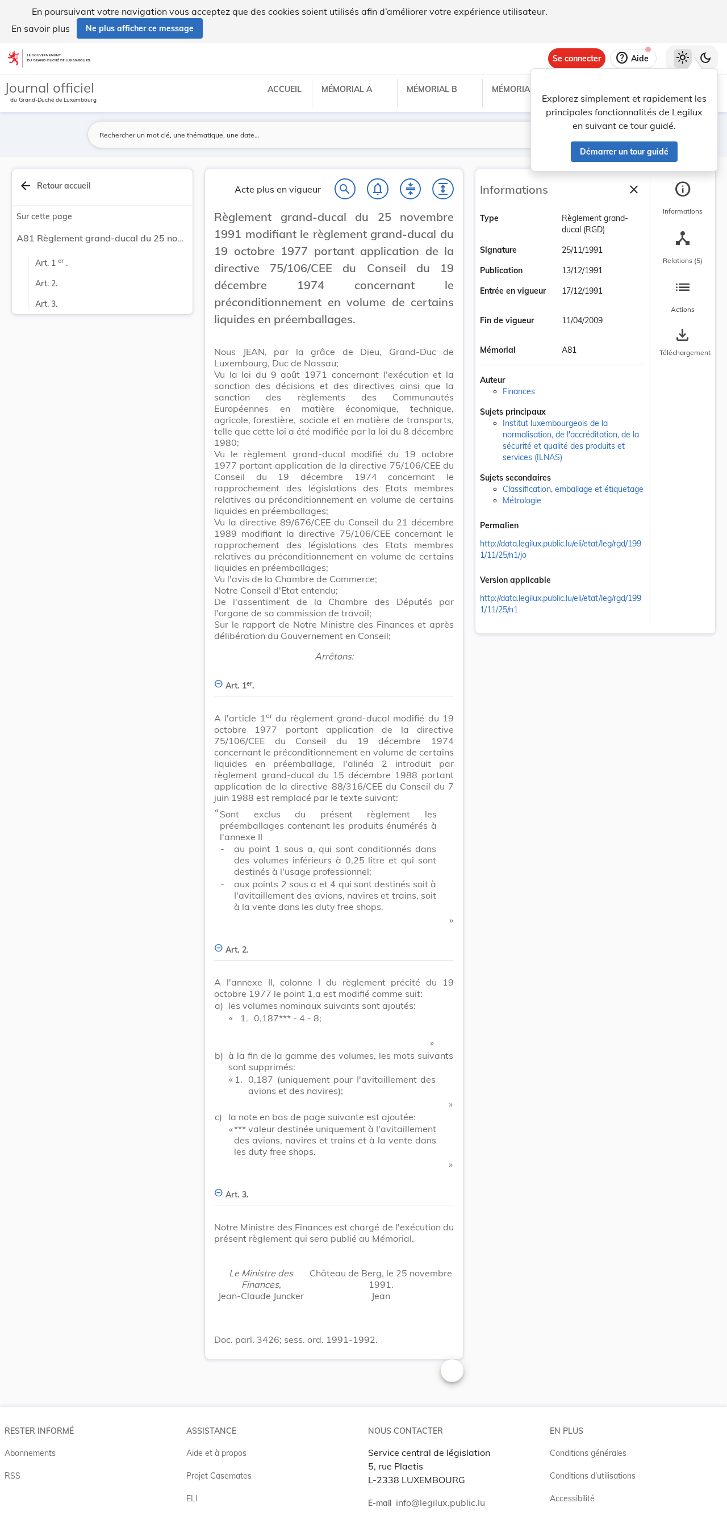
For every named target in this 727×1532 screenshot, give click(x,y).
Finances (519, 391)
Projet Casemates (219, 1476)
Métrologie (522, 500)
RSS (12, 1476)
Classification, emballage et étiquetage (573, 489)
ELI (192, 1498)
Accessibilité (572, 1498)
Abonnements (30, 1453)
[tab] (683, 198)
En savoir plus (40, 28)
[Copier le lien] (534, 526)
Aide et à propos (216, 1453)
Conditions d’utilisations (593, 1476)
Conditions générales (588, 1453)
